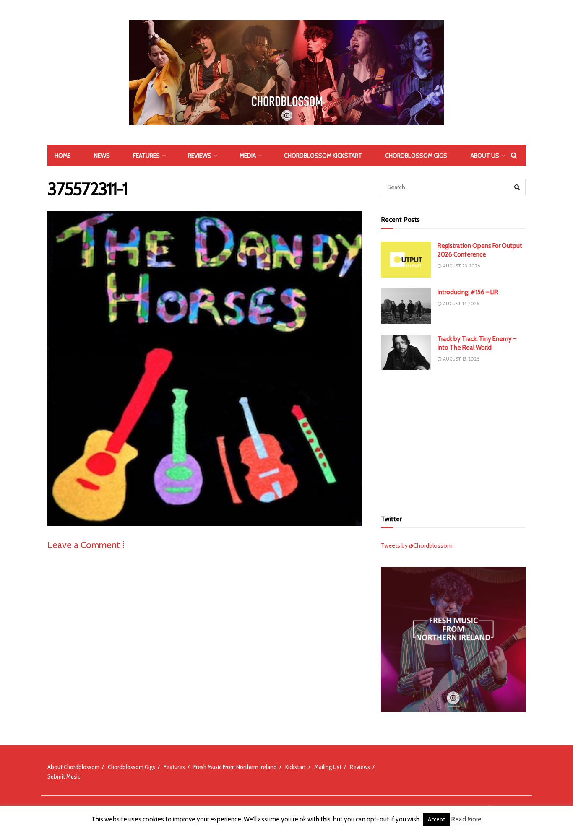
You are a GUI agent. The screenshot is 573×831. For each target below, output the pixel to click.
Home (62, 155)
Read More (466, 819)
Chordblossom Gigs (416, 155)
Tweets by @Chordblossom (417, 545)
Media (248, 155)
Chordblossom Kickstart (323, 155)
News (102, 155)
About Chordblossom (73, 766)
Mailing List (327, 766)
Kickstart (295, 766)
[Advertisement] (453, 439)
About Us (485, 155)
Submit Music (63, 776)
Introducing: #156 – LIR (468, 292)
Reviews (199, 155)
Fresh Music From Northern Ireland (235, 766)
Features (146, 155)
